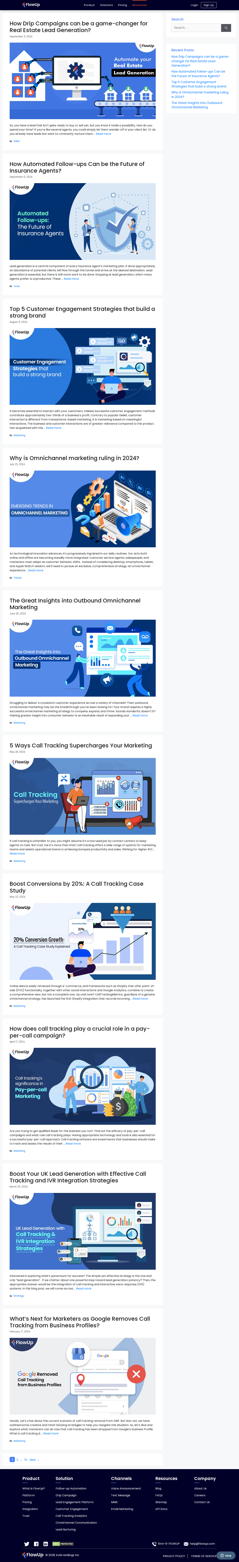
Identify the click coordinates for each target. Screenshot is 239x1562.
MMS (114, 1502)
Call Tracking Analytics (71, 1516)
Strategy (18, 1296)
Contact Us (202, 1502)
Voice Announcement (126, 1488)
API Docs (161, 1509)
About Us (200, 1488)
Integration (30, 1509)
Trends (17, 578)
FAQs (159, 1495)
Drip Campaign (66, 1495)
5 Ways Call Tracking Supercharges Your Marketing (81, 745)
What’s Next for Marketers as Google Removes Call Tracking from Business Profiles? (80, 1322)
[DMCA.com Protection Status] (63, 1544)
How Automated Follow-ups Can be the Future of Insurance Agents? (77, 167)
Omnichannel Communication (76, 1523)
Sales (16, 141)
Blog (158, 1488)
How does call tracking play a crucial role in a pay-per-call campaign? (80, 1032)
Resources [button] (139, 5)
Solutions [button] (106, 5)
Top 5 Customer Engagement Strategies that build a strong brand (82, 312)
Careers (199, 1495)
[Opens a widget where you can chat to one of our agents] (226, 1555)
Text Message (120, 1495)
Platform (28, 1495)
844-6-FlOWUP (168, 1544)
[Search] (226, 28)
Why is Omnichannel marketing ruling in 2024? (74, 458)
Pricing (122, 5)
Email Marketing (122, 1509)
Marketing (19, 435)
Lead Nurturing (66, 1529)
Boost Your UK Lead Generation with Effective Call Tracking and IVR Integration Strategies (78, 1177)
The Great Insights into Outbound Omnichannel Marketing (75, 604)
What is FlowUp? (33, 1488)
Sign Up (209, 5)
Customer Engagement (72, 1509)
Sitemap (161, 1502)
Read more (103, 134)
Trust (26, 1516)
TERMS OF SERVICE (204, 1556)
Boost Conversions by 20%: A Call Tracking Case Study (76, 887)
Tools (16, 286)
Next (34, 1460)
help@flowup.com (202, 1544)
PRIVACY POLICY (174, 1556)
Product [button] (89, 5)
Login (194, 5)
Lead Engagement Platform (75, 1502)
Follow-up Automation (71, 1488)
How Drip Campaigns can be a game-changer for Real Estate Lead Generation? (79, 26)
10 (26, 1460)
